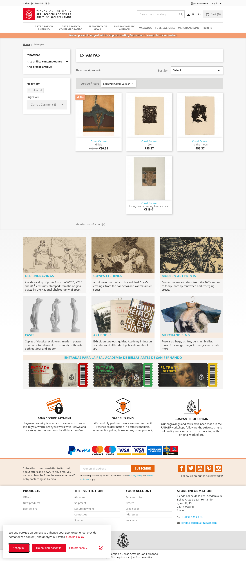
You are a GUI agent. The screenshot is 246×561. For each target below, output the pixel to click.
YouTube (200, 468)
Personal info (134, 497)
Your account (138, 491)
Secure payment (84, 508)
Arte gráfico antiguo (44, 28)
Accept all (19, 548)
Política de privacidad (119, 557)
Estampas (33, 55)
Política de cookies (142, 557)
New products (31, 503)
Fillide (98, 144)
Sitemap (79, 520)
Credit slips (132, 508)
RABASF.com (201, 3)
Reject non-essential (49, 548)
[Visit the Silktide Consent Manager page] (101, 548)
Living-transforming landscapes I (149, 206)
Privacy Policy (135, 475)
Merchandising (189, 28)
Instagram (218, 468)
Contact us (80, 514)
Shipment (80, 503)
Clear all (35, 90)
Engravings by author (124, 28)
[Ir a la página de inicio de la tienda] (123, 540)
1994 (149, 144)
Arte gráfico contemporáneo (70, 28)
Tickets (207, 28)
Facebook (181, 468)
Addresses (132, 514)
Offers (27, 497)
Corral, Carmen (99, 141)
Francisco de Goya (97, 28)
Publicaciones (165, 28)
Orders (130, 503)
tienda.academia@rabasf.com (199, 522)
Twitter (191, 468)
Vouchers (131, 520)
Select (197, 70)
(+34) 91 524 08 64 (192, 517)
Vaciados (145, 28)
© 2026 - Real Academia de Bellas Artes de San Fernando (123, 554)
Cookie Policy (75, 537)
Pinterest (209, 468)
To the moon (200, 144)
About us (79, 497)
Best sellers (30, 508)
